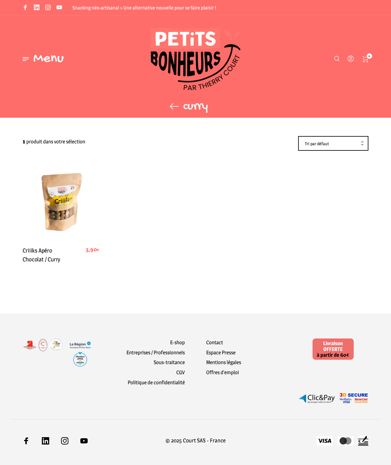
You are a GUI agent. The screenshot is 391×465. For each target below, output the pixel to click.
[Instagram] (48, 8)
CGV (180, 372)
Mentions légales (223, 362)
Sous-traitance (169, 362)
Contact (214, 342)
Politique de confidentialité (156, 382)
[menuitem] (349, 59)
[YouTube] (59, 8)
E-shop (177, 342)
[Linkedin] (36, 8)
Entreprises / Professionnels (155, 352)
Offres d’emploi (222, 372)
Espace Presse (221, 352)
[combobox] (333, 144)
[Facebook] (25, 8)
